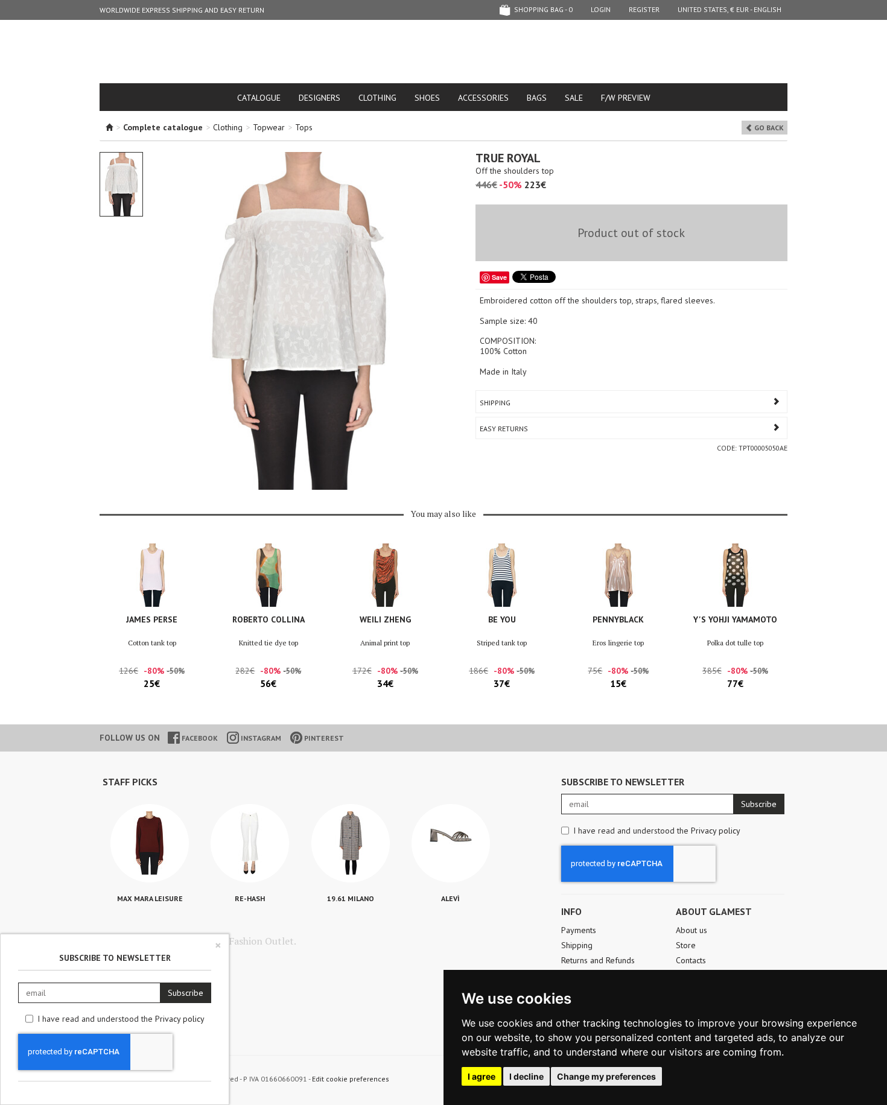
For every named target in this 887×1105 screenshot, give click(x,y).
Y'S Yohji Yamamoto (735, 619)
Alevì (450, 898)
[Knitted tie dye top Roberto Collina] (268, 575)
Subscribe (759, 804)
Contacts (691, 960)
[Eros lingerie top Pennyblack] (618, 575)
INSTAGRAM (260, 737)
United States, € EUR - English (729, 9)
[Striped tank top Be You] (502, 575)
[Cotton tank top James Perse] (152, 575)
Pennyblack (618, 619)
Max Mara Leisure (150, 898)
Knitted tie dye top (268, 642)
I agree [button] (481, 1076)
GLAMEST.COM (443, 52)
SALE (574, 97)
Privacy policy (715, 830)
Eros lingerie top (618, 642)
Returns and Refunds (598, 960)
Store (686, 945)
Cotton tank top (152, 642)
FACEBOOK (199, 737)
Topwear (269, 127)
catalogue (259, 97)
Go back (768, 127)
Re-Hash (250, 898)
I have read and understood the (656, 830)
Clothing (377, 97)
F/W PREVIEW (625, 97)
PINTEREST (323, 737)
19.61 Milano (350, 898)
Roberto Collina (268, 619)
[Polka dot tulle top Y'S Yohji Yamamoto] (735, 575)
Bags (537, 97)
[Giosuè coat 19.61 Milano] (350, 843)
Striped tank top (502, 642)
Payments (578, 930)
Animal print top (385, 642)
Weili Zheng (385, 619)
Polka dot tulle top (735, 642)
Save (499, 277)
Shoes (427, 97)
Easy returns (504, 428)
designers (319, 97)
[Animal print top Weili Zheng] (385, 575)
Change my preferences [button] (606, 1076)
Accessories (483, 97)
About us (691, 930)
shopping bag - (542, 9)
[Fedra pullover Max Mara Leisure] (149, 843)
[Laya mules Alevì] (451, 843)
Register (644, 9)
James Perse (151, 619)
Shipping (495, 402)
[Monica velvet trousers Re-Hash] (250, 843)
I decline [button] (526, 1076)
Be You (502, 619)
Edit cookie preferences (350, 1078)
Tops (304, 127)
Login (601, 9)
